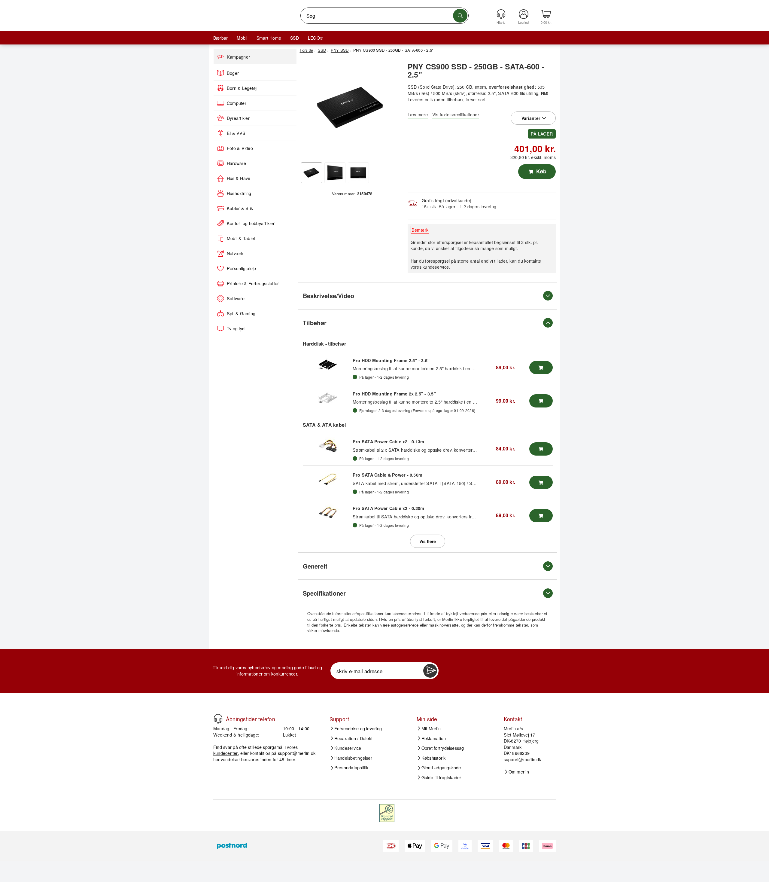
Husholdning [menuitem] (239, 193)
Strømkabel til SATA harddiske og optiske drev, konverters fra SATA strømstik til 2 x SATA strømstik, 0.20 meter (463, 516)
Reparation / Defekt (353, 738)
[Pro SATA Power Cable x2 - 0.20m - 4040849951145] (328, 513)
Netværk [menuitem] (235, 253)
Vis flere (427, 541)
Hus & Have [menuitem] (238, 178)
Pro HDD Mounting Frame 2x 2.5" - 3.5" (394, 394)
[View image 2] (334, 172)
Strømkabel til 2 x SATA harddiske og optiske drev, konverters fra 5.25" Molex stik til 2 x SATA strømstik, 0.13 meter (467, 450)
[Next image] (391, 109)
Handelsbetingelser (353, 758)
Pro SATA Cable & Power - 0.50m (387, 475)
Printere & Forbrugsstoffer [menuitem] (253, 283)
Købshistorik (433, 758)
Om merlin (519, 772)
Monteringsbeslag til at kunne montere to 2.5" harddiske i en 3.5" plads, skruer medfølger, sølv (446, 401)
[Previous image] (309, 109)
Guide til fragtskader (441, 777)
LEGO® (315, 38)
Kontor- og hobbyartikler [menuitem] (251, 223)
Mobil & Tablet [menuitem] (241, 238)
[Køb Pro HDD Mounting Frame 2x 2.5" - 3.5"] (541, 400)
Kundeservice (347, 748)
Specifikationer (324, 593)
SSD (294, 38)
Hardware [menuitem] (236, 163)
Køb (540, 171)
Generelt (315, 566)
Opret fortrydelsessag (442, 748)
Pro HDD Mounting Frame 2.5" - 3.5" (391, 360)
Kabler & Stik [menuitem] (240, 208)
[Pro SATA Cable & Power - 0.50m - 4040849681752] (328, 479)
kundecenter (225, 753)
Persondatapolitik (351, 768)
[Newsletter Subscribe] (430, 671)
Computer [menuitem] (236, 103)
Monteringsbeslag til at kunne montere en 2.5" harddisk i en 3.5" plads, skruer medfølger (440, 368)
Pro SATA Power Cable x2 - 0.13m (388, 441)
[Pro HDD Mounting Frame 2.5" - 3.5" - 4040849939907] (328, 365)
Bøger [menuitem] (233, 73)
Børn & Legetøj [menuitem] (242, 88)
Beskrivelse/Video (328, 295)
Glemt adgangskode (441, 768)
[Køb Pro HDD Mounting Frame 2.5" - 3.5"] (541, 367)
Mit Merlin (431, 728)
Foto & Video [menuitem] (240, 148)
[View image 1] (311, 172)
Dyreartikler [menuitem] (238, 118)
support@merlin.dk (296, 753)
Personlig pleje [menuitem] (241, 268)
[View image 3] (358, 172)
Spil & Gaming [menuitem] (241, 313)
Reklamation (433, 738)
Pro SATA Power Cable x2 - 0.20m (388, 508)
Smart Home (269, 38)
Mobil (242, 38)
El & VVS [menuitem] (236, 133)
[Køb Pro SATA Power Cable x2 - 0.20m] (541, 515)
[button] (350, 107)
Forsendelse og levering (358, 728)
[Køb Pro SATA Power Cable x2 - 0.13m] (541, 449)
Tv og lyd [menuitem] (236, 328)
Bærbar (220, 38)
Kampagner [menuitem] (238, 57)
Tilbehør (315, 322)
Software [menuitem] (236, 298)
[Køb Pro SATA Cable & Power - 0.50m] (541, 482)
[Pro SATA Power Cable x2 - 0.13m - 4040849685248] (328, 446)
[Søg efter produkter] (460, 16)
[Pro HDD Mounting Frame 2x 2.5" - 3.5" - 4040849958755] (328, 398)
